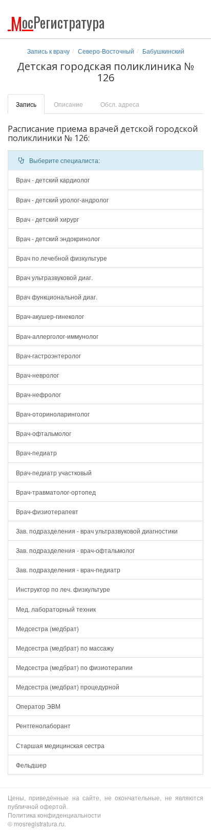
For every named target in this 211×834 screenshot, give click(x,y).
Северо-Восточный (106, 51)
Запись (26, 104)
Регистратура (57, 22)
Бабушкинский (163, 51)
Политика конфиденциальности (54, 814)
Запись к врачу (48, 51)
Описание (68, 104)
